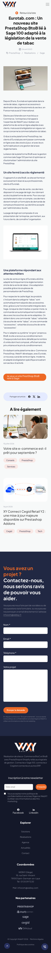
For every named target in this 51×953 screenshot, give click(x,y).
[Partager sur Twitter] (34, 397)
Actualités (25, 847)
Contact (25, 853)
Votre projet (9, 666)
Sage (42, 53)
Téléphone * (9, 652)
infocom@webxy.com (28, 887)
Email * (7, 638)
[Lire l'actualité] (25, 427)
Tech (40, 531)
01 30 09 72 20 (27, 881)
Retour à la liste (28, 12)
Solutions (25, 831)
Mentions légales (36, 939)
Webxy (9, 4)
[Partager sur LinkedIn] (38, 396)
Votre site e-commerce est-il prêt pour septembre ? (24, 450)
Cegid (9, 531)
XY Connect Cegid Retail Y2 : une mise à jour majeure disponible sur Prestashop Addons (24, 517)
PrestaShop (14, 53)
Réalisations (30, 53)
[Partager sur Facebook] (29, 397)
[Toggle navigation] (47, 4)
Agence (25, 842)
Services (11, 466)
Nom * (6, 624)
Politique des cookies (25, 944)
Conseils (10, 460)
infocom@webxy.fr (12, 614)
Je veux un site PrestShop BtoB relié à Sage (23, 377)
